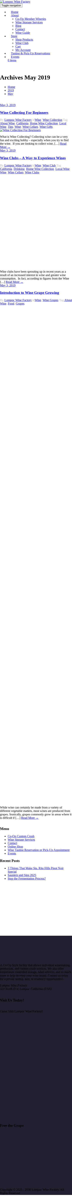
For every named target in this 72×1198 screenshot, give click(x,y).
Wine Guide (22, 32)
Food (11, 303)
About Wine (7, 123)
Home (11, 87)
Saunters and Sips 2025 (22, 875)
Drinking (19, 169)
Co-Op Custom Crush (21, 836)
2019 (11, 90)
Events (15, 56)
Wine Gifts (46, 126)
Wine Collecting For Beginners (24, 113)
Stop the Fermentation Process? (27, 878)
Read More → (14, 282)
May (10, 93)
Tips (10, 126)
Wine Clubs (32, 172)
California (22, 123)
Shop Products (24, 39)
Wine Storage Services (29, 22)
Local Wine (62, 169)
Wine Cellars (30, 126)
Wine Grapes (50, 300)
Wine (38, 119)
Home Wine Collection (44, 123)
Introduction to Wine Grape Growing (29, 293)
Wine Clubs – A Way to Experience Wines (33, 158)
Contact (20, 29)
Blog (18, 25)
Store (14, 36)
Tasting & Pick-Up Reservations (30, 53)
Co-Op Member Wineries (30, 18)
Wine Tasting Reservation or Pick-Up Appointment (39, 850)
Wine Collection (52, 119)
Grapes (20, 303)
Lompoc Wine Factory (18, 119)
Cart (18, 46)
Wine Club (21, 43)
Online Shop (15, 846)
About (15, 15)
